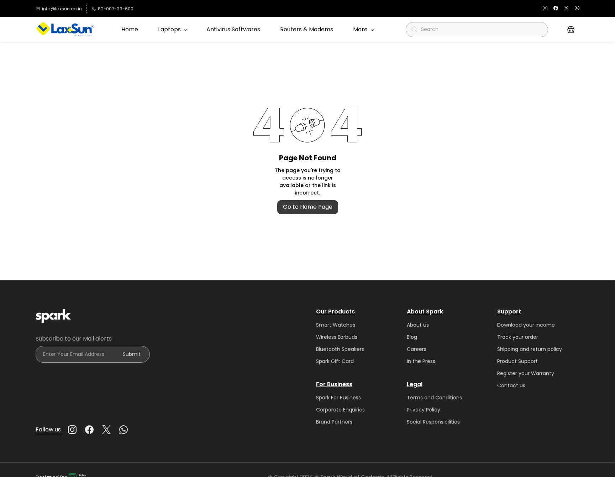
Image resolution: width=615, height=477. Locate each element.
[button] (571, 29)
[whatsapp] (577, 8)
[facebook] (555, 8)
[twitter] (566, 8)
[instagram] (545, 8)
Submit (132, 354)
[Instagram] (72, 429)
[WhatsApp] (123, 429)
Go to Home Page (307, 207)
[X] (106, 429)
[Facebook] (89, 429)
